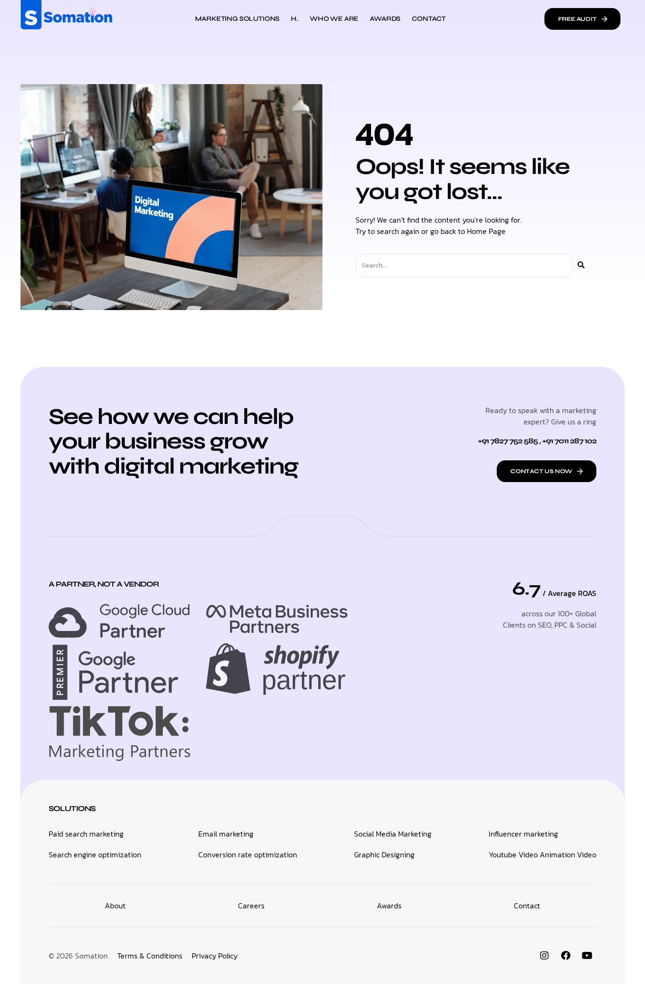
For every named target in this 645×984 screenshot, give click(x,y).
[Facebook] (565, 955)
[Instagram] (544, 955)
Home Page (486, 231)
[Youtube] (586, 955)
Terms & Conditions (149, 955)
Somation (91, 955)
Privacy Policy (215, 955)
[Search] (581, 265)
